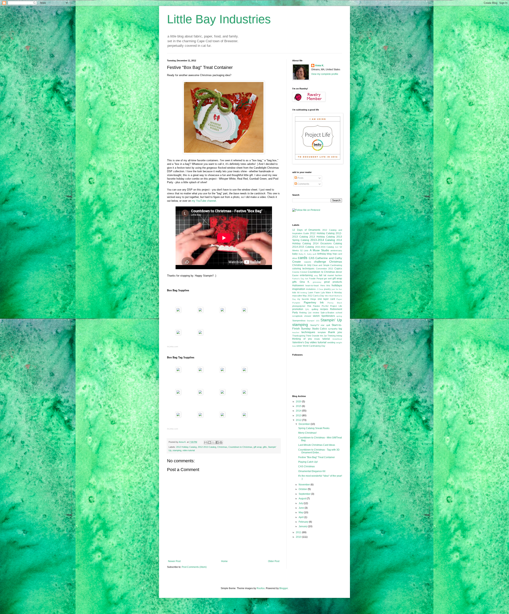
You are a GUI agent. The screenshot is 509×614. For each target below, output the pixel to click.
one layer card (326, 299)
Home (224, 561)
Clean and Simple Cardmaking (327, 265)
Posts (300, 178)
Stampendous (299, 320)
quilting (315, 309)
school (339, 312)
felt (306, 279)
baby (295, 253)
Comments (303, 184)
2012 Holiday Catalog (186, 447)
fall (320, 275)
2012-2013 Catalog (207, 447)
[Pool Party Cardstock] (178, 393)
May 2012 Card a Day (313, 295)
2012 (299, 420)
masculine (297, 295)
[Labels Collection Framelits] (200, 371)
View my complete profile (324, 74)
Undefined (337, 339)
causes (307, 262)
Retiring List (305, 312)
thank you (335, 332)
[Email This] (206, 442)
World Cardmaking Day (314, 346)
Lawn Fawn (314, 292)
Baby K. (302, 254)
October (303, 489)
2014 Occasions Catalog (327, 243)
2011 (299, 532)
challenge (320, 261)
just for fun (337, 289)
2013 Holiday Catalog (322, 236)
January (303, 526)
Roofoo (261, 588)
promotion (297, 309)
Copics (338, 268)
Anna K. (319, 65)
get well (327, 278)
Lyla (323, 292)
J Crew (320, 289)
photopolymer (298, 306)
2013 (299, 415)
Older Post (273, 561)
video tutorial (189, 450)
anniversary (336, 250)
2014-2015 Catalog (303, 246)
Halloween (298, 285)
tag (340, 328)
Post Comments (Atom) (194, 567)
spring (339, 316)
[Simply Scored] (178, 334)
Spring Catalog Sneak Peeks (313, 428)
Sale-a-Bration (327, 312)
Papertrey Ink (314, 302)
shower (307, 316)
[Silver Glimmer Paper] (222, 311)
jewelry (327, 289)
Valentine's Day (300, 342)
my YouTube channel (204, 200)
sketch (316, 316)
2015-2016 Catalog (324, 247)
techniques (308, 332)
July (301, 503)
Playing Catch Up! (308, 461)
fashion (338, 275)
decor (339, 272)
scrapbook (297, 316)
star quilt (325, 325)
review (316, 312)
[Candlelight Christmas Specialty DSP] (178, 311)
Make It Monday (334, 292)
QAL (307, 309)
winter (299, 346)
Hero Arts (325, 285)
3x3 (336, 247)
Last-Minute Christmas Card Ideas (316, 445)
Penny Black (334, 303)
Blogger (283, 588)
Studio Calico (319, 328)
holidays (337, 285)
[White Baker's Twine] (222, 416)
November (305, 484)
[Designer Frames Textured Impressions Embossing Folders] (222, 371)
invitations (311, 289)
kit (298, 292)
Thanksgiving (298, 335)
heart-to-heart (312, 285)
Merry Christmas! (307, 432)
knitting (303, 292)
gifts (265, 447)
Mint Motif (329, 296)
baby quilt (312, 254)
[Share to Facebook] (217, 442)
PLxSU (325, 306)
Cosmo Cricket (299, 272)
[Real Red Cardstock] (200, 311)
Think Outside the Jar (316, 335)
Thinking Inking (334, 335)
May (301, 512)
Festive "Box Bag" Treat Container (316, 457)
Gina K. (305, 282)
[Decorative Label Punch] (244, 371)
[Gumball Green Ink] (178, 416)
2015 (299, 406)
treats (317, 339)
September (305, 494)
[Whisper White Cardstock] (200, 393)
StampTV (314, 325)
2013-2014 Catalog (322, 239)
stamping (177, 450)
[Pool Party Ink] (222, 393)
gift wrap (258, 447)
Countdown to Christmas (240, 447)
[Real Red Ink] (244, 393)
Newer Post (174, 561)
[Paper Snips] (200, 334)
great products (333, 282)
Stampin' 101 (313, 321)
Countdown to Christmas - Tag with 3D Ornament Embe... (319, 451)
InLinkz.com (172, 346)
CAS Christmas (306, 466)
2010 (299, 537)
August (303, 498)
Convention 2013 (324, 268)
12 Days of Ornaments (306, 230)
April (301, 517)
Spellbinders (328, 316)
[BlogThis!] (210, 442)
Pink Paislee (313, 306)
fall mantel (328, 275)
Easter (295, 275)
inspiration (298, 288)
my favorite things (306, 299)
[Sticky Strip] (244, 311)
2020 (299, 401)
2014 (299, 410)
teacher (295, 332)
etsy (316, 275)
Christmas (222, 447)
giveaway (317, 282)
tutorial (326, 338)
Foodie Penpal (316, 278)
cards (302, 258)
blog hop (332, 253)
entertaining (306, 275)
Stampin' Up (331, 320)
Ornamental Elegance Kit (311, 471)
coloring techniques (303, 268)
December (305, 424)
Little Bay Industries (219, 19)
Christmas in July (301, 265)
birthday (321, 253)
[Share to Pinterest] (221, 442)
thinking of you (302, 338)
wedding (331, 342)
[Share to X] (213, 442)
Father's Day (298, 279)
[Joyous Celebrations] (178, 371)
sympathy (333, 329)
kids (294, 292)
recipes (324, 309)
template (322, 332)
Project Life (336, 306)
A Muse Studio (319, 250)
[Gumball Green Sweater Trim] (200, 416)
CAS (311, 258)
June (302, 507)
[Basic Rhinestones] (244, 416)
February (304, 521)
